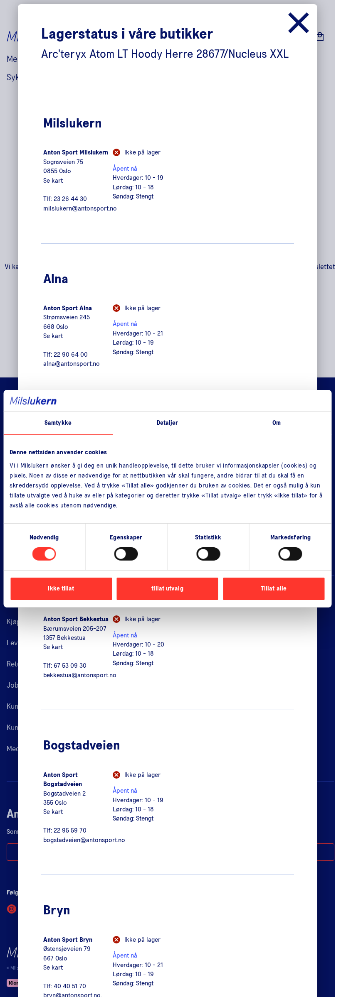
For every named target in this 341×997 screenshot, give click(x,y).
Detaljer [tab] (167, 423)
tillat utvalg (167, 588)
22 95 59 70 (70, 830)
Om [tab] (276, 423)
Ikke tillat (61, 588)
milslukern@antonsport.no (80, 208)
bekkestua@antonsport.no (79, 675)
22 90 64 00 (71, 354)
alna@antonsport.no (71, 363)
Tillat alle (274, 588)
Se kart (53, 180)
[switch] (126, 554)
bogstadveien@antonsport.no (84, 840)
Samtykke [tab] (58, 423)
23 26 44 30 (70, 199)
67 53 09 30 (70, 665)
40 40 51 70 (70, 986)
